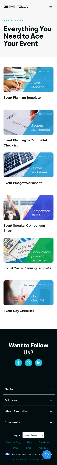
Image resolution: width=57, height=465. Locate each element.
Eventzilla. (24, 459)
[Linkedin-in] (38, 362)
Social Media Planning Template (27, 268)
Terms (14, 447)
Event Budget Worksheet (23, 183)
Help (29, 442)
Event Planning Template (22, 97)
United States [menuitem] (30, 435)
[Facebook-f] (18, 362)
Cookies (43, 447)
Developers (45, 442)
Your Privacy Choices (21, 454)
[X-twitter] (28, 362)
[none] (33, 435)
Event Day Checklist (19, 311)
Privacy (28, 447)
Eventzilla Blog (13, 442)
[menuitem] (33, 435)
